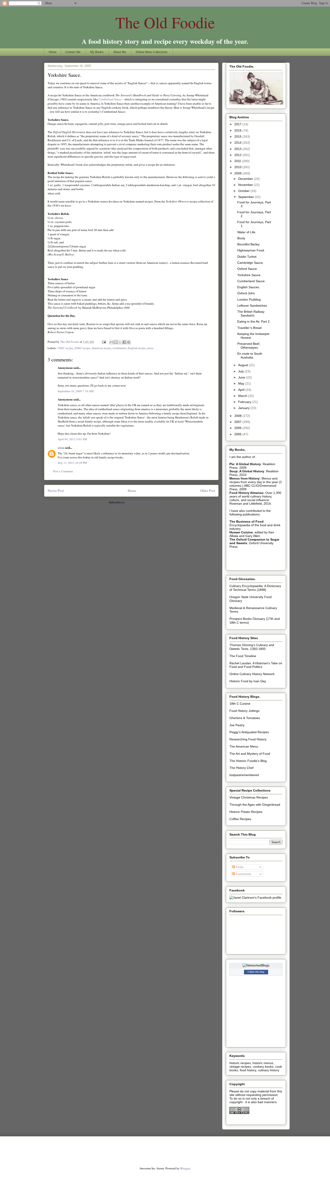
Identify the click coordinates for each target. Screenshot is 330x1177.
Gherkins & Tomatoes (244, 718)
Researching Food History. (248, 739)
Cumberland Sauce (110, 99)
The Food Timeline (242, 656)
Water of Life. (246, 232)
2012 (238, 155)
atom (61, 447)
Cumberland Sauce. (251, 281)
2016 (238, 130)
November (246, 185)
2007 (238, 422)
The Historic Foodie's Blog (248, 761)
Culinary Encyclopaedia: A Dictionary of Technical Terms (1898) (255, 588)
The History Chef (241, 768)
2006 (238, 428)
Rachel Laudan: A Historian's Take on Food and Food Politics (255, 665)
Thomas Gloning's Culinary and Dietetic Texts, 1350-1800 (251, 647)
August (243, 365)
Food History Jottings (244, 711)
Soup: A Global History (246, 471)
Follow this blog (256, 971)
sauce (150, 348)
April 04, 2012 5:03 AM (72, 439)
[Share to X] (120, 342)
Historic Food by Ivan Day (247, 681)
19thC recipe (65, 348)
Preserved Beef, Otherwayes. (248, 345)
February (245, 402)
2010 (238, 167)
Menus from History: (245, 478)
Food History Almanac (246, 493)
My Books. (97, 52)
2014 (238, 142)
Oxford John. (246, 293)
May (241, 383)
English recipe (136, 348)
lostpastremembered (244, 775)
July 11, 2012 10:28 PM (72, 463)
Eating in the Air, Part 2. (254, 321)
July (241, 371)
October (244, 191)
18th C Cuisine (239, 703)
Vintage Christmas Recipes (248, 797)
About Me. (120, 52)
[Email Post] (103, 342)
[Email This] (111, 342)
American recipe (101, 348)
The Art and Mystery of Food (249, 753)
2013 (238, 149)
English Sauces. (248, 287)
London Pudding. (249, 299)
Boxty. (241, 238)
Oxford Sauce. (247, 269)
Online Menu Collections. (152, 52)
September (246, 197)
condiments (119, 348)
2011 (238, 161)
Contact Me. (73, 52)
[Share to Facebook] (124, 342)
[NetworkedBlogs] (256, 965)
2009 (238, 173)
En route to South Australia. (249, 355)
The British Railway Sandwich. (250, 313)
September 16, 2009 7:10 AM (76, 391)
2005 (238, 434)
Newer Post (56, 490)
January (244, 408)
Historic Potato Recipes (245, 812)
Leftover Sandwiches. (252, 305)
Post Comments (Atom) (140, 502)
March (243, 396)
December (246, 178)
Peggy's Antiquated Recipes (249, 732)
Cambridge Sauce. (250, 262)
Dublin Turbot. (247, 256)
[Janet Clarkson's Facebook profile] (255, 897)
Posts (239, 867)
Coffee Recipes (240, 819)
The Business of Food (246, 521)
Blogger (185, 1168)
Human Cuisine (241, 532)
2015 (238, 136)
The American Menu (243, 746)
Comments (243, 874)
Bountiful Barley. (248, 244)
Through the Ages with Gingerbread (254, 804)
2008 (238, 416)
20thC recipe (82, 348)
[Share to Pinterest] (128, 342)
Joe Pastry (236, 725)
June (242, 377)
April (241, 390)
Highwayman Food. (251, 250)
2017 (238, 124)
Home (52, 52)
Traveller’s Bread (249, 328)
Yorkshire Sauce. (249, 275)
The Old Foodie (165, 22)
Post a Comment (63, 471)
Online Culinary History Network (252, 674)
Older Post (207, 490)
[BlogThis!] (116, 342)
